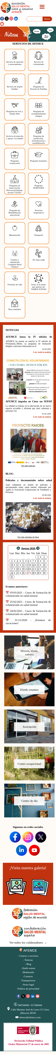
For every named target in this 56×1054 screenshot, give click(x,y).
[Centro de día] (29, 816)
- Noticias (28, 960)
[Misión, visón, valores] (29, 668)
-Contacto (28, 976)
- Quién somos (28, 968)
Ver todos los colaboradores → (28, 942)
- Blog (28, 964)
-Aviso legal (28, 984)
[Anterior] (18, 548)
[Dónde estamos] (29, 705)
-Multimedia (28, 972)
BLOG (9, 473)
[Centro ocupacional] (29, 779)
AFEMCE (30, 950)
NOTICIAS (12, 329)
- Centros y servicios (28, 955)
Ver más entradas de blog (28, 537)
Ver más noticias (28, 466)
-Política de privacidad (28, 988)
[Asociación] (29, 742)
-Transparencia (28, 980)
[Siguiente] (38, 548)
